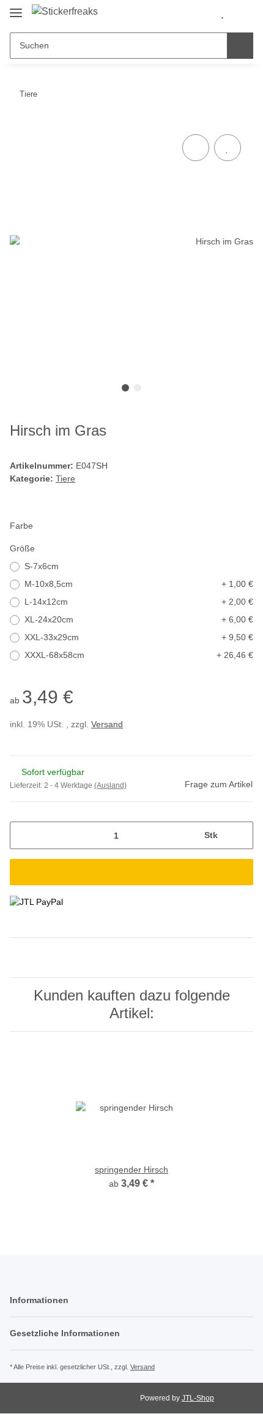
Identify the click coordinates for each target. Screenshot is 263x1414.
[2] (36, 902)
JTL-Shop (198, 1398)
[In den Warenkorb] (131, 872)
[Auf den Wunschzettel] (227, 147)
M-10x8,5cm (138, 584)
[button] (202, 13)
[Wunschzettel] (222, 13)
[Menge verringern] (23, 835)
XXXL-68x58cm (138, 655)
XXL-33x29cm (138, 637)
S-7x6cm (41, 566)
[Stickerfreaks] (65, 11)
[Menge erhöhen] (239, 835)
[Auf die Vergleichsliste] (195, 147)
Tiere (65, 478)
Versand (107, 724)
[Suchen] (240, 45)
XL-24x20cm (138, 619)
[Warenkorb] (242, 13)
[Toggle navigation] (16, 7)
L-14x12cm (138, 602)
